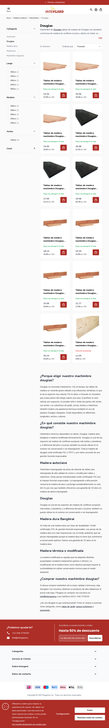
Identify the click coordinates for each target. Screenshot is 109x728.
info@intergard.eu (48, 596)
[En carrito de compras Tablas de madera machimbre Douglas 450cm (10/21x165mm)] (96, 305)
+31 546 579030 (20, 633)
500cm (22, 89)
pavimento (45, 610)
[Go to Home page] (54, 9)
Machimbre (34, 18)
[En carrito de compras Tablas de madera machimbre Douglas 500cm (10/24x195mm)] (63, 148)
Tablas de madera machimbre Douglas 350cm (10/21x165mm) (86, 239)
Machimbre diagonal (15, 55)
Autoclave (11, 36)
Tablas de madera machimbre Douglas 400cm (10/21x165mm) (53, 292)
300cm (22, 72)
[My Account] (96, 9)
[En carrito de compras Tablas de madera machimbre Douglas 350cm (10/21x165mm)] (96, 252)
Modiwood (11, 51)
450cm (22, 84)
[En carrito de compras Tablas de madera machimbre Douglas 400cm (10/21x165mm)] (63, 305)
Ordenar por (67, 46)
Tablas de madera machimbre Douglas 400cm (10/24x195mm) (86, 82)
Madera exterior (20, 18)
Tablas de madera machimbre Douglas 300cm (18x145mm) (86, 344)
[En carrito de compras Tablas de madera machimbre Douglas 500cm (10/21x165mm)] (63, 357)
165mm (22, 140)
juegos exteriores (84, 606)
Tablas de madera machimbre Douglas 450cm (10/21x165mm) (86, 292)
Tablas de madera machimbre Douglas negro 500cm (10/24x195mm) (86, 187)
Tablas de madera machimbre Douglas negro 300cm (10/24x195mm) (86, 135)
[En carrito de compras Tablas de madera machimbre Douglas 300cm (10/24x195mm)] (63, 95)
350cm (22, 76)
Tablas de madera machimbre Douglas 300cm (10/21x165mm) (53, 239)
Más (100, 37)
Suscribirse (95, 638)
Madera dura (12, 46)
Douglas (10, 41)
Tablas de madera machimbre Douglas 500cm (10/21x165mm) (53, 344)
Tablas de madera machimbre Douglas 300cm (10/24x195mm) (53, 82)
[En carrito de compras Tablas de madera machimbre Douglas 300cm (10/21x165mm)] (63, 252)
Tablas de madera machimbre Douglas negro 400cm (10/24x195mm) (53, 187)
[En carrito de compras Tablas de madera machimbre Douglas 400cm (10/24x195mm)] (96, 95)
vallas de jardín (68, 606)
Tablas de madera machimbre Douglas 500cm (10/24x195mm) (53, 135)
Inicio (9, 18)
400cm (22, 80)
